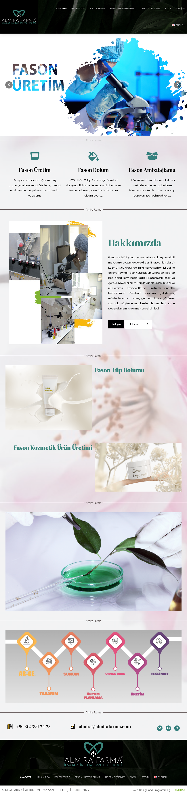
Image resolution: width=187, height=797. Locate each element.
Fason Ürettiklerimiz (123, 8)
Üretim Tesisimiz (150, 8)
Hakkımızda (78, 8)
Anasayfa (61, 8)
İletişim (180, 8)
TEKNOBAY (178, 790)
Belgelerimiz (97, 8)
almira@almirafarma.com (105, 726)
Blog (168, 8)
